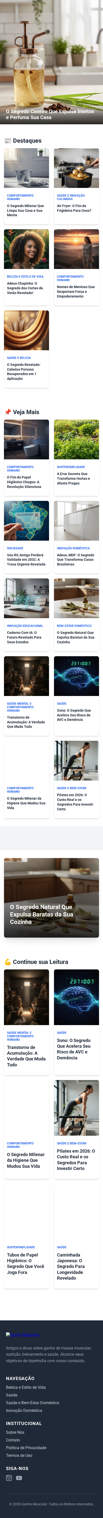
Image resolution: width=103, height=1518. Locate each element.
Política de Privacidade (26, 1447)
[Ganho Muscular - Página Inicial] (22, 1334)
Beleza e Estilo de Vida (26, 1387)
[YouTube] (19, 1478)
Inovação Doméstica (24, 1410)
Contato (13, 1440)
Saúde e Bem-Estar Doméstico (32, 1402)
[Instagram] (9, 1478)
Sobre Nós (15, 1432)
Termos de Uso (19, 1455)
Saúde (11, 1395)
